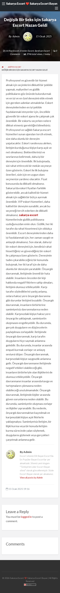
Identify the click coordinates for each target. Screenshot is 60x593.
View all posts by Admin (31, 477)
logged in (26, 516)
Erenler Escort (27, 50)
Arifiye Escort (12, 50)
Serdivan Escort (42, 50)
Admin (16, 36)
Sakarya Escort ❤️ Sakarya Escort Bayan (31, 3)
